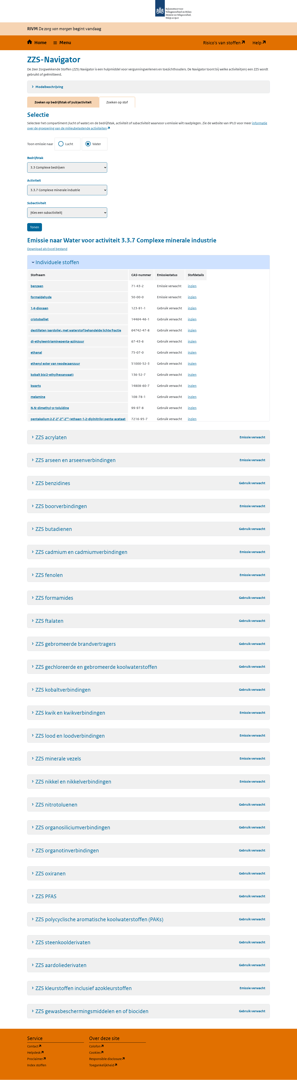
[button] (62, 42)
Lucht (69, 144)
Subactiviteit (36, 203)
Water (96, 144)
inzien (192, 286)
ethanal (36, 352)
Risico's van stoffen (226, 42)
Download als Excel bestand (47, 249)
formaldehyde (41, 297)
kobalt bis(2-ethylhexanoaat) (52, 375)
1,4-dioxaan (39, 308)
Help (261, 42)
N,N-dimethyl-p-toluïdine (50, 408)
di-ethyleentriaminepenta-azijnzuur (57, 341)
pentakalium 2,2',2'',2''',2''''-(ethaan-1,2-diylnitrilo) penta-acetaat (78, 419)
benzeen (37, 286)
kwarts (36, 386)
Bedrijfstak (35, 158)
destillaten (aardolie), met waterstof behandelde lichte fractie (76, 330)
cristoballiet (39, 319)
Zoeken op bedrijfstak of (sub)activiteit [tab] (63, 102)
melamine (38, 397)
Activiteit (34, 180)
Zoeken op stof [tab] (117, 102)
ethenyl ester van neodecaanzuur (55, 363)
